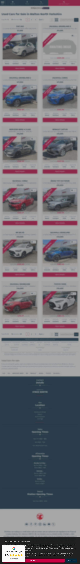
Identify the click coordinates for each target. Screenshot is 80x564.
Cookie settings (71, 560)
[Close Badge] (25, 546)
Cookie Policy (27, 551)
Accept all (33, 560)
